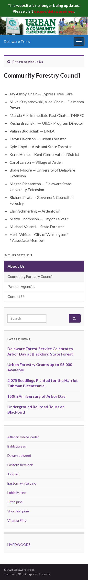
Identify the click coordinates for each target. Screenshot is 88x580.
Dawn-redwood (19, 455)
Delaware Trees (17, 41)
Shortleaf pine (18, 511)
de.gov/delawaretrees (54, 11)
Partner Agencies (21, 287)
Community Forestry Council (30, 277)
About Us (35, 62)
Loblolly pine (16, 492)
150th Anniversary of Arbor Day (36, 396)
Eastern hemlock (20, 465)
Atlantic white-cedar (23, 437)
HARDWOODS (19, 544)
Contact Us (16, 297)
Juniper (13, 474)
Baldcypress (16, 446)
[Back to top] (77, 569)
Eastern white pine (21, 483)
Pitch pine (15, 502)
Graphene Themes (37, 574)
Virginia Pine (16, 520)
